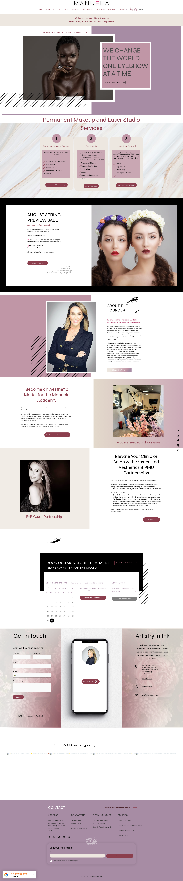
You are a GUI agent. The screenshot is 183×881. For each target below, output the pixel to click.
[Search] (127, 10)
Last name (36, 653)
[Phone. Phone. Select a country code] (16, 675)
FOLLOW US (61, 745)
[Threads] (178, 445)
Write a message (18, 681)
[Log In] (135, 10)
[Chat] (136, 687)
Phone (15, 671)
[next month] (72, 588)
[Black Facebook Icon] (178, 430)
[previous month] (48, 588)
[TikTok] (178, 440)
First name (17, 653)
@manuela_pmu (81, 745)
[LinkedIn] (178, 450)
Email (15, 662)
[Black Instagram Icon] (178, 435)
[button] (131, 9)
